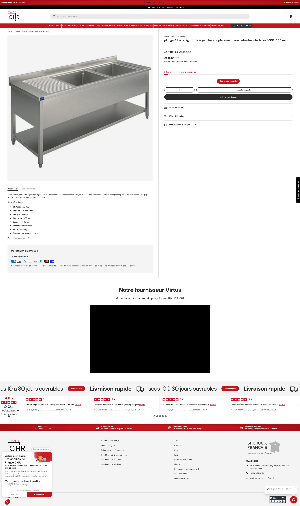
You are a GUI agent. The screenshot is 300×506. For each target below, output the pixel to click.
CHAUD (75, 26)
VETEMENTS (205, 26)
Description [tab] (13, 189)
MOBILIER (133, 26)
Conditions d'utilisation (111, 459)
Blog (176, 450)
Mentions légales (108, 445)
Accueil (10, 31)
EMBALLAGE (90, 26)
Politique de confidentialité (112, 450)
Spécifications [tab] (28, 189)
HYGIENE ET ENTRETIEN (106, 26)
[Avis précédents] (22, 404)
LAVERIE (119, 26)
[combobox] (150, 16)
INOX (126, 26)
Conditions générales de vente (114, 455)
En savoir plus (58, 388)
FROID (81, 26)
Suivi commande (181, 473)
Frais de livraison (170, 62)
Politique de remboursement (186, 469)
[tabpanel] (80, 216)
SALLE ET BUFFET (192, 26)
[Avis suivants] (298, 404)
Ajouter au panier (244, 90)
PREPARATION (168, 26)
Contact (177, 445)
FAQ (176, 455)
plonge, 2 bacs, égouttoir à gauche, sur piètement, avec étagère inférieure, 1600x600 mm (36, 31)
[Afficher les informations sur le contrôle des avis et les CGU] (18, 411)
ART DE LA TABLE (54, 26)
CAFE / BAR (66, 26)
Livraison (178, 464)
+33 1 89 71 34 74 (257, 473)
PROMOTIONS (217, 26)
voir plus (78, 405)
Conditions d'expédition (111, 464)
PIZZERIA (157, 26)
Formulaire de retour (183, 459)
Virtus (166, 36)
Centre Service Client (154, 3)
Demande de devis (182, 478)
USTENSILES (179, 26)
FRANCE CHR (17, 497)
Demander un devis (228, 81)
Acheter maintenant (228, 97)
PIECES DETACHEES (145, 26)
